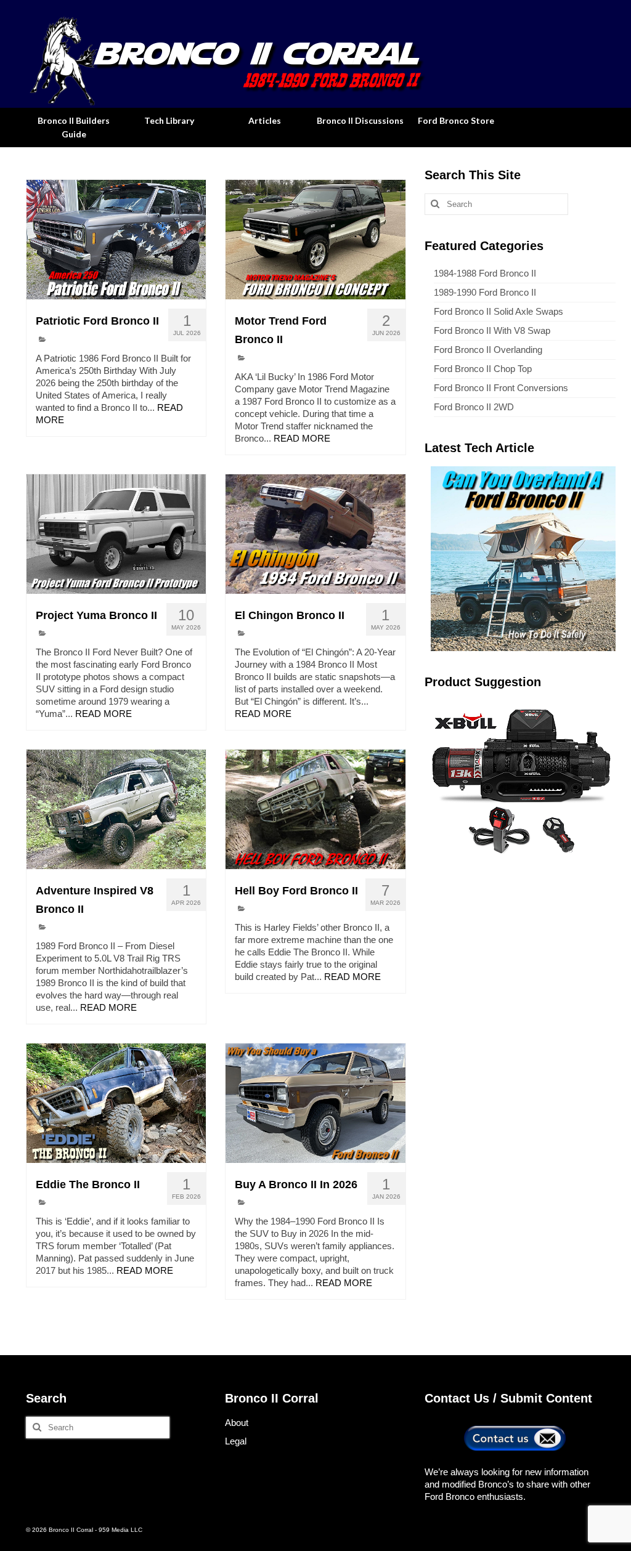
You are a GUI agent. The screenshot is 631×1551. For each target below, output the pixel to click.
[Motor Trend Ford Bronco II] (315, 239)
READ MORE (302, 438)
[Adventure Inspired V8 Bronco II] (116, 809)
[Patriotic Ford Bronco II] (116, 239)
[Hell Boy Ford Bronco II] (315, 809)
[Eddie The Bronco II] (116, 1103)
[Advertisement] (520, 950)
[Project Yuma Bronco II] (116, 534)
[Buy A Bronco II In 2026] (315, 1103)
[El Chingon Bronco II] (315, 534)
